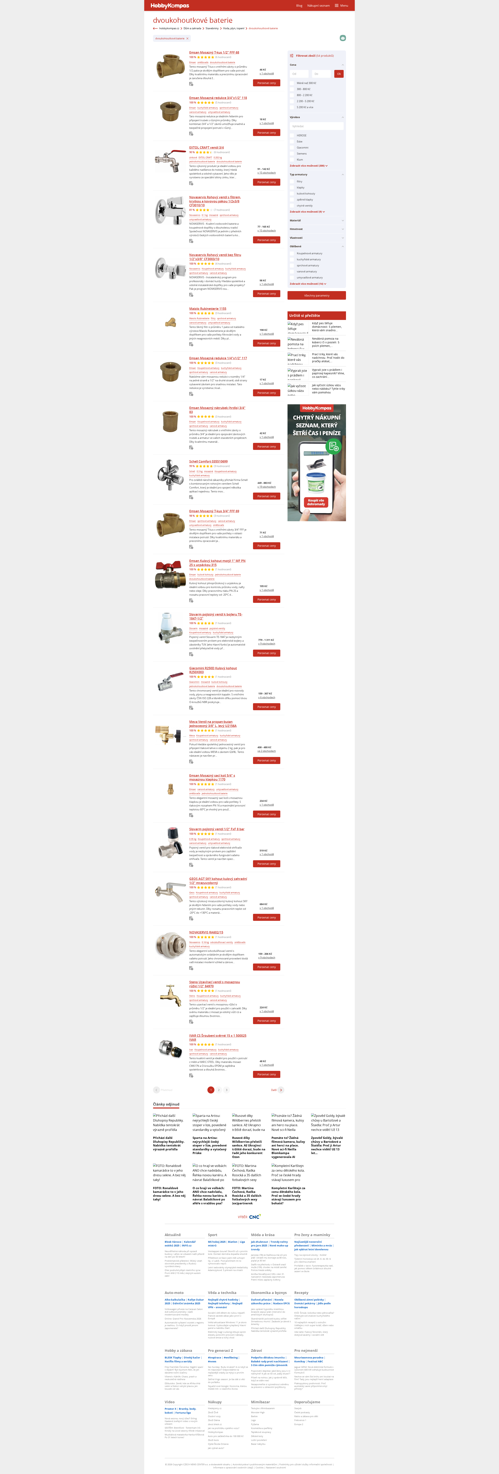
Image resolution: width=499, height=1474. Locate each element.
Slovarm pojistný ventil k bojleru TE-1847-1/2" (215, 616)
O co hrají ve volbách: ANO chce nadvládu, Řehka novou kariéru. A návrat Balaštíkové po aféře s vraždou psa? (210, 1195)
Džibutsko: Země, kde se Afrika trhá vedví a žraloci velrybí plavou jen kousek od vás (182, 1386)
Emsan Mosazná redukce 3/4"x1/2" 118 (218, 98)
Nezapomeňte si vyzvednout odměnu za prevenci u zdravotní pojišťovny (270, 1385)
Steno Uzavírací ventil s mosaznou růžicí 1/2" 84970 (214, 984)
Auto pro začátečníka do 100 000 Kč (225, 1436)
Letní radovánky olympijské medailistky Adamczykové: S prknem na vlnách (228, 1269)
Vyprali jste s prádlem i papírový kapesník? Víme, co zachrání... (328, 373)
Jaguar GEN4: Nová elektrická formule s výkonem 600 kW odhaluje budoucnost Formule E (314, 1369)
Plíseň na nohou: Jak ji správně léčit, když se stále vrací (269, 1379)
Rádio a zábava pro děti (306, 1416)
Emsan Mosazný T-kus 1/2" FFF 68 (214, 52)
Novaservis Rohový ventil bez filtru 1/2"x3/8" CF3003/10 (215, 257)
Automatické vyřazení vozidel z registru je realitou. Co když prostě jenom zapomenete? (184, 1325)
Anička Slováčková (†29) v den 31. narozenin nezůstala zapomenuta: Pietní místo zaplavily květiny (268, 1277)
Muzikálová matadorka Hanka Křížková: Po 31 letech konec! (184, 1436)
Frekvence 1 (300, 1420)
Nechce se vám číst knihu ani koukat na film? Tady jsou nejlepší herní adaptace (314, 1378)
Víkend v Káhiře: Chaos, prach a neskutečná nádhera (180, 1378)
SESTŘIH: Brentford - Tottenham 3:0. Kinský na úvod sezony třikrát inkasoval (185, 1429)
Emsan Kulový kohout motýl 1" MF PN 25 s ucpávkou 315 (217, 563)
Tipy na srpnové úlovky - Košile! (310, 1254)
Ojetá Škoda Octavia (218, 1443)
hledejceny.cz (214, 1408)
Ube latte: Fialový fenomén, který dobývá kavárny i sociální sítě (311, 1333)
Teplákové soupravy (261, 1432)
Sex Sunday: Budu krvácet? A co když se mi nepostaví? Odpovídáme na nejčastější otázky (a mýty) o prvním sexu (228, 1371)
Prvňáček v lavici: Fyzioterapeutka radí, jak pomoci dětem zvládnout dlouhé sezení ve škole (313, 1268)
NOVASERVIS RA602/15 (206, 932)
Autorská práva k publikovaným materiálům (255, 1464)
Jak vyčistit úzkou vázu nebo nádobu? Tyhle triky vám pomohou (328, 388)
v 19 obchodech (266, 486)
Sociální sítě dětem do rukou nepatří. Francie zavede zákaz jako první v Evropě (226, 1315)
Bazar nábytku (258, 1443)
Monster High (258, 1412)
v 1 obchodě (267, 73)
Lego (253, 1420)
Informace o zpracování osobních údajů (233, 1467)
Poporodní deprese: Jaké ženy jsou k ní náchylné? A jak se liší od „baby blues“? (270, 1372)
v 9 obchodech (266, 643)
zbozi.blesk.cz (215, 1424)
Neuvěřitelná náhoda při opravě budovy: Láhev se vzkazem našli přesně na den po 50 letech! (184, 1254)
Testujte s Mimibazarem (263, 1408)
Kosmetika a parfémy (261, 1428)
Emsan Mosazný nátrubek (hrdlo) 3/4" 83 (217, 410)
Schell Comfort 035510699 (208, 461)
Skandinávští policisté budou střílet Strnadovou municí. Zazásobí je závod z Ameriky (271, 1321)
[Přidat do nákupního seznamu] (191, 84)
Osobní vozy (214, 1416)
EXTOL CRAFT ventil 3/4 (206, 147)
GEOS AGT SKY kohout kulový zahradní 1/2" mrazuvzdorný (218, 881)
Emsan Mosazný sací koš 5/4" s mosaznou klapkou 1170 (212, 777)
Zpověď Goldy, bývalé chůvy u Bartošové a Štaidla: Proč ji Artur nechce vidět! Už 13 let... (327, 1145)
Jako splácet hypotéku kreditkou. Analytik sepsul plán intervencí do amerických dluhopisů (268, 1312)
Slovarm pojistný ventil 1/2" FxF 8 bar (216, 829)
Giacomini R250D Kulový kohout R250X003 (213, 670)
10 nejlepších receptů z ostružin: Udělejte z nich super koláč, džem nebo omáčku (314, 1325)
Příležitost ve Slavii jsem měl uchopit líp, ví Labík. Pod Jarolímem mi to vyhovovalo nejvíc (226, 1260)
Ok (339, 74)
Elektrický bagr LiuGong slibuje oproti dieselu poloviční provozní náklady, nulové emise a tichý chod (227, 1334)
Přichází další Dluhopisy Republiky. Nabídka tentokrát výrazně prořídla (168, 1143)
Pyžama (255, 1424)
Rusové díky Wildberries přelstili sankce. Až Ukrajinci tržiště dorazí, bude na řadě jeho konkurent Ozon (248, 1147)
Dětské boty (257, 1436)
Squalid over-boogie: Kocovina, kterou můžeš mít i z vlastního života (227, 1387)
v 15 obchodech (266, 172)
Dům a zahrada (192, 28)
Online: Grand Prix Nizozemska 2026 (183, 1318)
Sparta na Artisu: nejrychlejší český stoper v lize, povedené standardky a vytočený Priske (210, 1145)
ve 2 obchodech (266, 751)
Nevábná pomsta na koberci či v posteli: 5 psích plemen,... (325, 342)
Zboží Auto (213, 1440)
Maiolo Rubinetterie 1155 (207, 308)
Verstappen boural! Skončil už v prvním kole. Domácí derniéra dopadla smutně (228, 1252)
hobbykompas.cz (169, 28)
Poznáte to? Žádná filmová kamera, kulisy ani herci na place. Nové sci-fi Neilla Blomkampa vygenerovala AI (288, 1147)
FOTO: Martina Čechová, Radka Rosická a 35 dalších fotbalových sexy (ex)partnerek (246, 1195)
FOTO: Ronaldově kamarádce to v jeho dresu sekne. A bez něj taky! (169, 1193)
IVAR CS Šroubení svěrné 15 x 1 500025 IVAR (217, 1037)
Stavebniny (212, 28)
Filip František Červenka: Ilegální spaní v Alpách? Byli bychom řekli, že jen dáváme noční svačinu (184, 1369)
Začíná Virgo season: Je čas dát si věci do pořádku (226, 1380)
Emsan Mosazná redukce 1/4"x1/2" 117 (218, 358)
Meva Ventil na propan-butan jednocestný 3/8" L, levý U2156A (213, 724)
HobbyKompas (215, 1432)
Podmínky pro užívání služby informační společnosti (305, 1464)
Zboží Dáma (214, 1420)
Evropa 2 (298, 1424)
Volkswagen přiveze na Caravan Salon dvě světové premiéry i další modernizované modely (184, 1312)
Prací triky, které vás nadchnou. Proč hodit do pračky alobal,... (328, 357)
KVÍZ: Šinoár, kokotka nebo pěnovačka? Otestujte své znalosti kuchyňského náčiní (314, 1315)
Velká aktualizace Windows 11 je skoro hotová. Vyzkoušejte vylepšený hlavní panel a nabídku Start (227, 1325)
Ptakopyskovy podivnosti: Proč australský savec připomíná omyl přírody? (310, 1386)
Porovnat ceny (266, 83)
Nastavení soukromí (276, 1467)
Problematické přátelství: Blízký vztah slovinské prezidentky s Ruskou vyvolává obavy (183, 1263)
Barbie (254, 1416)
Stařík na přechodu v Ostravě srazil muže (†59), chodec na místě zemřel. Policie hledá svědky (269, 1267)
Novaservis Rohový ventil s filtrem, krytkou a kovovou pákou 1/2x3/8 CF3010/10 (215, 201)
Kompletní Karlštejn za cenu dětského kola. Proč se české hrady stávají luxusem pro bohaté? (288, 1195)
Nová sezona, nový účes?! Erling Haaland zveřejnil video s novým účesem (181, 1421)
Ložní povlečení (259, 1440)
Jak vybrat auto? (216, 1448)
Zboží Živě (213, 1412)
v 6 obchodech (266, 697)
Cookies (260, 1467)
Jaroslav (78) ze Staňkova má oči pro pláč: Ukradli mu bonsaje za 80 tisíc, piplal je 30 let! (269, 1257)
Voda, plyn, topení (233, 28)
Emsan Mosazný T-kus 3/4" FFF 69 (214, 511)
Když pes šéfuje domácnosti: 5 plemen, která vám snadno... (327, 326)
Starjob (298, 1408)
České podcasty (302, 1412)
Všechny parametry (316, 295)
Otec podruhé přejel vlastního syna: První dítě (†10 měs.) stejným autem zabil (183, 1273)
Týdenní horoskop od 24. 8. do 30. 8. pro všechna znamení (312, 1260)
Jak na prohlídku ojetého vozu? (223, 1428)
